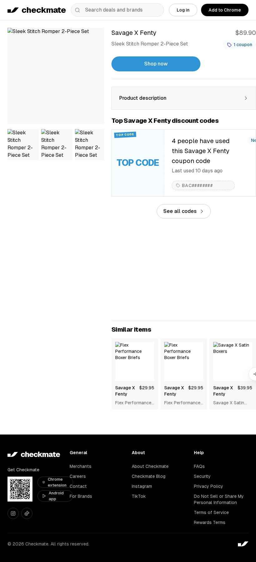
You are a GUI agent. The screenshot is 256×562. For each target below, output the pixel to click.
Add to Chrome (225, 9)
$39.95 (245, 387)
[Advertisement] (183, 269)
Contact (78, 486)
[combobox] (117, 10)
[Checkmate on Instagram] (13, 513)
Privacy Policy (208, 486)
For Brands (81, 496)
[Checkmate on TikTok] (26, 513)
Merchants (80, 466)
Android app (56, 496)
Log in (183, 9)
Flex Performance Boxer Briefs (133, 403)
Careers (78, 476)
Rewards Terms (209, 522)
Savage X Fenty (125, 390)
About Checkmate (150, 466)
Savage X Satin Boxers (228, 403)
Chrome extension (57, 482)
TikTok (139, 496)
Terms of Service (211, 512)
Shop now (156, 64)
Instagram (142, 486)
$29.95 (146, 387)
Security (202, 476)
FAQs (199, 466)
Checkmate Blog (148, 476)
